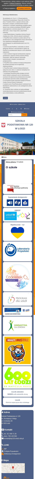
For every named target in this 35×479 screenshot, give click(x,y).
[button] (2, 144)
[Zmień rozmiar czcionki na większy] (16, 109)
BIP (5, 449)
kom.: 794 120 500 (10, 436)
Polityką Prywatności (15, 3)
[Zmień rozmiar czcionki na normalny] (12, 109)
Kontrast (27, 108)
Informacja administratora (18, 112)
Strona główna (14, 104)
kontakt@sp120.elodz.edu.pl (14, 438)
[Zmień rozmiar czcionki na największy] (21, 109)
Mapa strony (22, 104)
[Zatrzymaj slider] (17, 153)
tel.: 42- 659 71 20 (10, 434)
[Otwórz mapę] (13, 468)
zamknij (5, 98)
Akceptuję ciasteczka (24, 8)
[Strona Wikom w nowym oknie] (6, 478)
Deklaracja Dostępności (12, 454)
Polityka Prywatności (11, 451)
